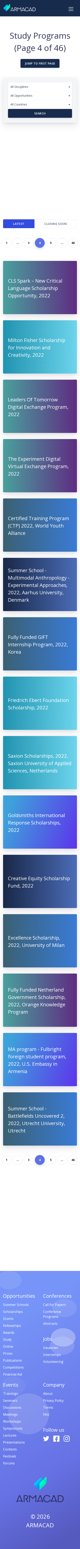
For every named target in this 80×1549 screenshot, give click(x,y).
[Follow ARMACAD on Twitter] (46, 1438)
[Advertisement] (40, 169)
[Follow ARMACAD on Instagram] (67, 1438)
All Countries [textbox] (18, 104)
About (48, 1393)
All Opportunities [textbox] (21, 95)
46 (73, 243)
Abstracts (50, 1323)
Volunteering (53, 1361)
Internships (52, 1354)
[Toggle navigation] (71, 9)
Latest (18, 224)
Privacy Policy (53, 1400)
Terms (48, 1407)
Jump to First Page (40, 63)
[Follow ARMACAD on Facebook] (56, 1438)
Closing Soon (55, 224)
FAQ (46, 1414)
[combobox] (40, 87)
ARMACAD (40, 1525)
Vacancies (50, 1347)
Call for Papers (54, 1304)
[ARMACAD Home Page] (19, 7)
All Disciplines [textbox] (19, 87)
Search (40, 113)
